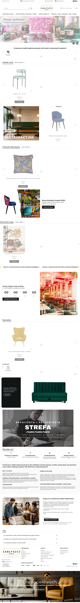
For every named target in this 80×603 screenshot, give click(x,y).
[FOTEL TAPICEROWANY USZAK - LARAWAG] (19, 337)
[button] (31, 8)
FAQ (42, 559)
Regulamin (56, 522)
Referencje (23, 555)
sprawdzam (40, 589)
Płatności (43, 550)
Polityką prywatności (63, 523)
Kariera (22, 558)
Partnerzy (23, 556)
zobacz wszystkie (19, 62)
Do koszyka (19, 101)
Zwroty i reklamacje (45, 553)
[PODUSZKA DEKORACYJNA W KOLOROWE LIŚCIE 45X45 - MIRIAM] (23, 164)
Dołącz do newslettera (51, 519)
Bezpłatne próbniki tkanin (46, 558)
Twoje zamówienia (64, 550)
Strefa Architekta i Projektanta (47, 555)
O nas (22, 550)
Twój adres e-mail (47, 517)
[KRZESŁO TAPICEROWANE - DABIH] (57, 121)
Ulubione (62, 553)
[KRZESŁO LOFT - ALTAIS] (19, 79)
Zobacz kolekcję (48, 207)
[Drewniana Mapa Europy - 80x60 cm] (14, 239)
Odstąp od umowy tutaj (46, 552)
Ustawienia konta (64, 552)
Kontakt (42, 561)
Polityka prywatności (25, 553)
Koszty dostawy (44, 556)
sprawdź (7, 394)
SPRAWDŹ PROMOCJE (10, 299)
